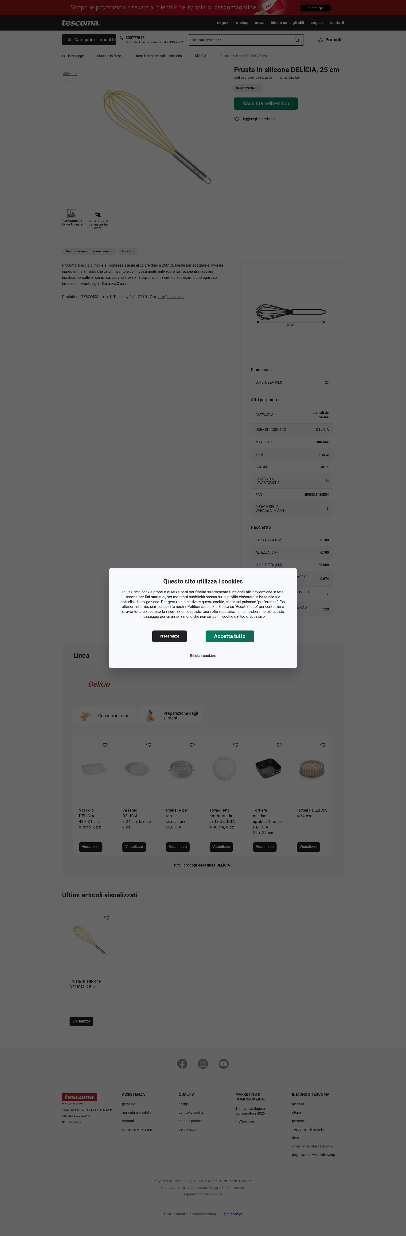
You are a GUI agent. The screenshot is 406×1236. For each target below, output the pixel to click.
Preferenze (169, 636)
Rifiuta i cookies (203, 655)
